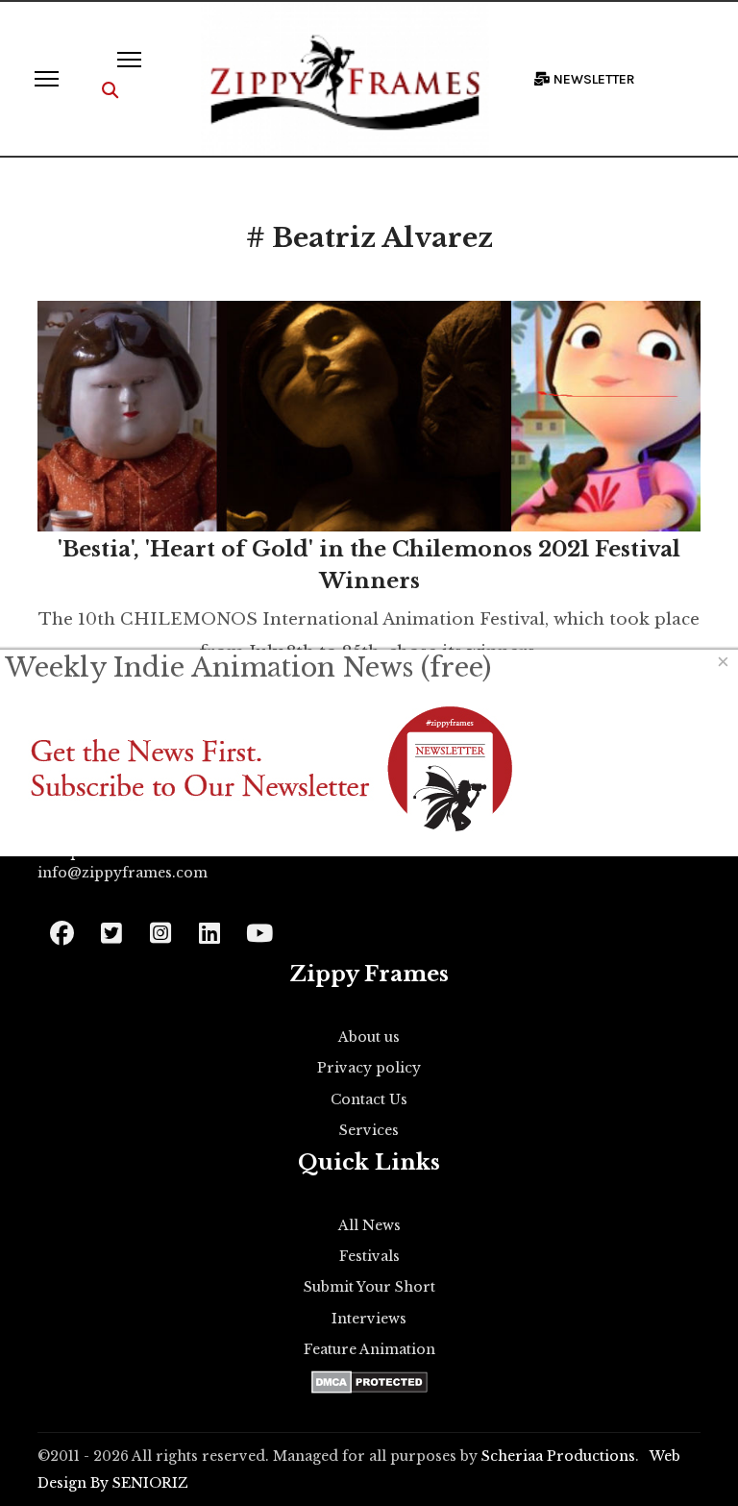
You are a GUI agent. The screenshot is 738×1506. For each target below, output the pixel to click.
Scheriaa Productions (558, 1456)
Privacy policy (369, 1067)
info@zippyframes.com (122, 872)
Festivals (369, 1256)
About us (369, 1037)
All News (369, 1225)
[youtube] (258, 927)
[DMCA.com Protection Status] (369, 1382)
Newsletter (593, 79)
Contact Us (369, 1099)
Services (369, 1130)
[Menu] (47, 79)
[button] (110, 91)
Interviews (369, 1318)
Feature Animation (369, 1349)
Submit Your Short (369, 1287)
